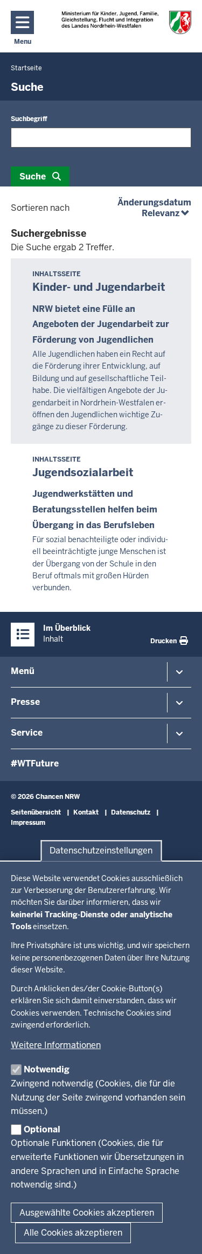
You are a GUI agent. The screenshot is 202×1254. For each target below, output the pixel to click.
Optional (42, 1129)
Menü (22, 671)
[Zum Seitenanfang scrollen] (180, 1234)
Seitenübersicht (36, 812)
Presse (25, 702)
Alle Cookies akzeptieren (73, 1232)
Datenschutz (130, 812)
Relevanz (166, 213)
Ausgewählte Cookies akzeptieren (86, 1212)
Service (27, 732)
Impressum (28, 822)
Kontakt (86, 812)
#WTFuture (35, 763)
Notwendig (46, 1069)
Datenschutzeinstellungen (101, 850)
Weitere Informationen (56, 1045)
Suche (32, 176)
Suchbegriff (29, 119)
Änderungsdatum (154, 202)
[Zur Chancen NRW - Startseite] (126, 22)
